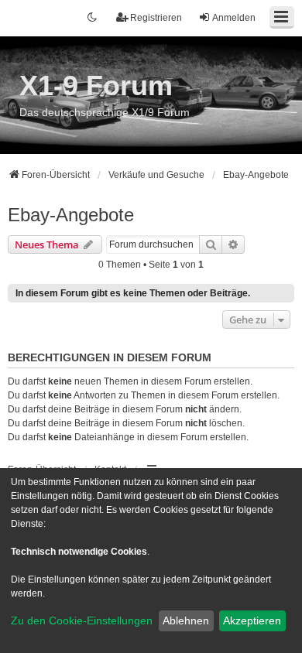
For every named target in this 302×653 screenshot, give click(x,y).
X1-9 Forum (96, 85)
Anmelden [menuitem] (234, 17)
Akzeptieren (252, 620)
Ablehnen (186, 620)
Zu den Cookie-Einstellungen (82, 620)
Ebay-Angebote (71, 214)
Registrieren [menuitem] (156, 17)
